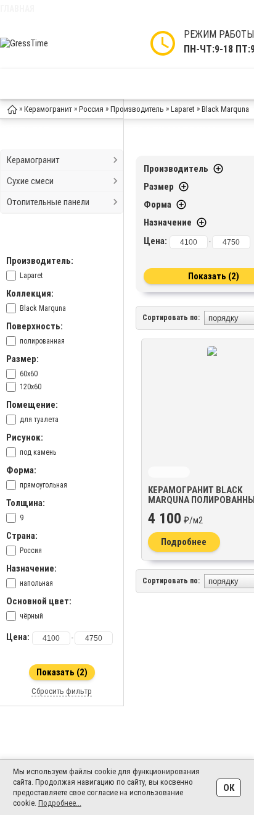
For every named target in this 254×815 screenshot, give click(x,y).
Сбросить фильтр (61, 691)
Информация (160, 84)
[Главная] (12, 108)
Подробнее (184, 541)
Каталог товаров (70, 84)
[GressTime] (49, 43)
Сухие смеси (30, 181)
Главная (17, 9)
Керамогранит (33, 160)
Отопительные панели (48, 202)
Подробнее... (59, 803)
